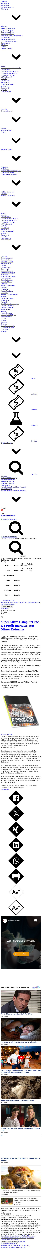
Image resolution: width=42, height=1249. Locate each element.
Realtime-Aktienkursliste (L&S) (11, 171)
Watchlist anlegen (6, 489)
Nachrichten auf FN (7, 7)
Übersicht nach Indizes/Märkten (11, 68)
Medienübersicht (6, 130)
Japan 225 (4, 90)
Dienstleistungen (6, 267)
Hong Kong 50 (6, 91)
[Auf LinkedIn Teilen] (16, 852)
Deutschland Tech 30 (7, 75)
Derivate (34, 410)
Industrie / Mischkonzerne (9, 295)
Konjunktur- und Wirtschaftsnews (12, 36)
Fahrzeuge (4, 274)
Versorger (4, 331)
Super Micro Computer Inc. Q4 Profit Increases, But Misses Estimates (20, 625)
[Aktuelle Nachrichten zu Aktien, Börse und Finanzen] (9, 519)
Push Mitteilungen (7, 606)
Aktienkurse (5, 167)
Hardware (4, 287)
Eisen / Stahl (5, 269)
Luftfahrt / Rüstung (7, 307)
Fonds (33, 378)
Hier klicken (5, 789)
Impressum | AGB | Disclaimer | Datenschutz (15, 1245)
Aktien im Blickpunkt (8, 28)
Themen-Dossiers (6, 48)
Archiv (3, 132)
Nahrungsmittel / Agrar (8, 315)
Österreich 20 (5, 88)
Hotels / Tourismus (7, 291)
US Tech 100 (5, 80)
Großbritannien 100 (7, 84)
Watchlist (34, 474)
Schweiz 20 (4, 86)
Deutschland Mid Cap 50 (9, 73)
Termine (3, 47)
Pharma (3, 320)
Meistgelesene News (7, 34)
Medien (3, 128)
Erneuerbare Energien (8, 273)
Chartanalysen (5, 43)
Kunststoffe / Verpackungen (10, 304)
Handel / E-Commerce (8, 285)
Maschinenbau (5, 309)
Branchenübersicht (7, 111)
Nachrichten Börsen (7, 1238)
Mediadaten (21, 1241)
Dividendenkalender (7, 172)
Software (4, 324)
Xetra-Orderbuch (16, 1236)
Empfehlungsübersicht (8, 39)
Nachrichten (5, 3)
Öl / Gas (3, 318)
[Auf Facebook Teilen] (16, 805)
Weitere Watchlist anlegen (9, 478)
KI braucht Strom (6, 734)
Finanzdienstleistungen (8, 276)
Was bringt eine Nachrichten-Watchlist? (13, 487)
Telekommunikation (7, 328)
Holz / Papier (5, 289)
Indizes (3, 66)
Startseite (4, 2)
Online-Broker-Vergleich (9, 174)
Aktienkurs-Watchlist (7, 481)
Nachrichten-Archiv (12, 1239)
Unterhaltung (5, 329)
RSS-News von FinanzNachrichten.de (13, 1247)
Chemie (3, 265)
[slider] (4, 615)
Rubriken (4, 26)
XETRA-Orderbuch (7, 192)
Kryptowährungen (7, 443)
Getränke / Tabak (6, 282)
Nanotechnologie (6, 313)
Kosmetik (4, 302)
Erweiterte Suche (6, 149)
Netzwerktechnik (6, 317)
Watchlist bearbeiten (7, 483)
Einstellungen (5, 485)
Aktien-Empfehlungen (21, 1238)
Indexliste (4, 215)
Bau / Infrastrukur (6, 260)
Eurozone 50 (5, 82)
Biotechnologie (6, 263)
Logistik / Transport (7, 306)
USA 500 (4, 79)
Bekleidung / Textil (7, 262)
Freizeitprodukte (6, 278)
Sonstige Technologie (8, 326)
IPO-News (4, 45)
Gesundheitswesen (7, 280)
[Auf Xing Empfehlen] (16, 836)
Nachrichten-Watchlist (8, 479)
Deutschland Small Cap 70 (9, 71)
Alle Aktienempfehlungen (9, 41)
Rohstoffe (4, 322)
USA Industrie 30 (6, 77)
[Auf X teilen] (16, 821)
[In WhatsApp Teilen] (16, 868)
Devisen (34, 441)
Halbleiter (4, 284)
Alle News (4, 9)
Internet (3, 296)
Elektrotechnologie (7, 271)
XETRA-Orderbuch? (8, 195)
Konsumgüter (5, 300)
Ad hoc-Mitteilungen (7, 30)
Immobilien (4, 293)
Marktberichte (5, 37)
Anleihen (34, 394)
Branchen (4, 109)
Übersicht (4, 194)
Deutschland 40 (6, 70)
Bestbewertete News (7, 32)
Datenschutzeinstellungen (9, 1241)
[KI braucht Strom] (20, 733)
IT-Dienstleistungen (7, 298)
